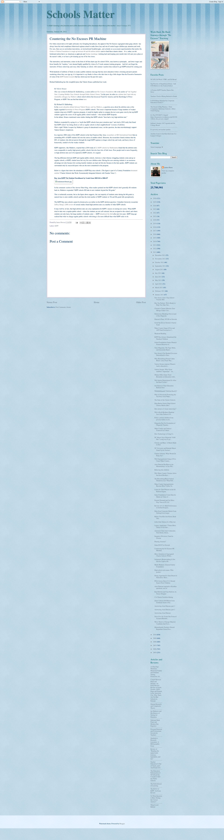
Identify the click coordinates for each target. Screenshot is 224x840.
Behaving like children (161, 470)
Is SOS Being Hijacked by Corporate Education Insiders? (162, 101)
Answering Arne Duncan (162, 613)
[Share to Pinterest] (90, 223)
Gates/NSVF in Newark (162, 545)
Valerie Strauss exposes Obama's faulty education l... (164, 365)
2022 (155, 213)
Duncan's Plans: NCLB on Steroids (165, 319)
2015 (155, 238)
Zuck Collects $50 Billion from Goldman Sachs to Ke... (164, 602)
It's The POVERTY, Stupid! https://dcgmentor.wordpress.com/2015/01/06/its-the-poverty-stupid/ (163, 117)
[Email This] (81, 223)
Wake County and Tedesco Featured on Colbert (162, 429)
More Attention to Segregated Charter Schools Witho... (164, 555)
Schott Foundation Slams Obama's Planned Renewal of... (165, 343)
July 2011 (158, 273)
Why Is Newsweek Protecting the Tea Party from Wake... (165, 395)
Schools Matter (81, 14)
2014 (155, 241)
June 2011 (158, 277)
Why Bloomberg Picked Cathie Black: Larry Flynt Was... (164, 360)
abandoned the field (106, 214)
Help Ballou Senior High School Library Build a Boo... (164, 404)
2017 (155, 230)
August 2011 (159, 269)
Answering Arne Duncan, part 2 (164, 609)
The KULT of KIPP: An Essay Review (155, 791)
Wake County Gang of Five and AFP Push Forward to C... (164, 329)
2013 (155, 245)
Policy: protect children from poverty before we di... (163, 418)
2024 (155, 205)
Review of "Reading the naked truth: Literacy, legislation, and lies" (155, 754)
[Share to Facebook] (87, 223)
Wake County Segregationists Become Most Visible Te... (163, 485)
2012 (155, 248)
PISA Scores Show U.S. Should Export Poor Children (164, 582)
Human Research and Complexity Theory (155, 706)
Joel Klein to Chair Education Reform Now (163, 387)
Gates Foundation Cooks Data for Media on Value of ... (165, 496)
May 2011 (158, 280)
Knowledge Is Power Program (75, 109)
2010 (155, 634)
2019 (155, 223)
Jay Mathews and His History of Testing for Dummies (155, 714)
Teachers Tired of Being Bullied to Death (163, 96)
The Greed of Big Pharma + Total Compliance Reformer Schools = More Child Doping (162, 109)
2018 (155, 227)
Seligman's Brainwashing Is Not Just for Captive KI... (164, 560)
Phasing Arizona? (160, 541)
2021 (155, 216)
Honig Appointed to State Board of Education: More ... (165, 576)
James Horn (168, 167)
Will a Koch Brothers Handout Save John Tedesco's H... (164, 413)
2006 (155, 649)
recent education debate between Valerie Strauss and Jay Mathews (80, 107)
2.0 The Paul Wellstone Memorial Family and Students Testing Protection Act (156, 672)
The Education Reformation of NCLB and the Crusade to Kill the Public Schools (155, 776)
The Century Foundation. (105, 91)
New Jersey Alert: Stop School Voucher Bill (164, 299)
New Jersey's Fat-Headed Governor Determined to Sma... (165, 354)
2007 (155, 645)
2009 (155, 638)
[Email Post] (76, 222)
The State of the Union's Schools (164, 400)
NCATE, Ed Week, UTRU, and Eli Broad (163, 79)
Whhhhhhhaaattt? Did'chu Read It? (165, 391)
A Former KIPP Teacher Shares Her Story (162, 91)
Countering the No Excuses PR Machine (164, 549)
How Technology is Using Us (163, 434)
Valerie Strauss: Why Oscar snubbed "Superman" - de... (164, 370)
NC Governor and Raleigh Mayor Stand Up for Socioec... (165, 449)
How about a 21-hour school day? (165, 409)
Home (96, 302)
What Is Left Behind (154, 806)
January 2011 (159, 294)
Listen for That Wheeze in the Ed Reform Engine (164, 490)
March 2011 (159, 287)
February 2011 (160, 291)
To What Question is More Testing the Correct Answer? (156, 799)
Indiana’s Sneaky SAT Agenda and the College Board (162, 124)
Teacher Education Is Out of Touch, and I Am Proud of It (155, 765)
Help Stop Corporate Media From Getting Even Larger (165, 512)
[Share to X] (85, 223)
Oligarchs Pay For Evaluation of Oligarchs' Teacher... (164, 424)
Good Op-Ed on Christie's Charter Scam (165, 324)
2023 (155, 209)
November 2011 (160, 259)
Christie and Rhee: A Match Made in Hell (165, 444)
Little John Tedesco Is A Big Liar (165, 522)
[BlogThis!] (83, 223)
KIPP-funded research (67, 77)
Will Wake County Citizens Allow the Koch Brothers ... (165, 474)
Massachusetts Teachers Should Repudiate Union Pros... (164, 628)
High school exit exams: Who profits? (163, 571)
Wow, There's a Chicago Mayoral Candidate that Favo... (164, 623)
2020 (155, 220)
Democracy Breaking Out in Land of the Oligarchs (165, 315)
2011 (155, 252)
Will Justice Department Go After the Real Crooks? (165, 381)
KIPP (56, 226)
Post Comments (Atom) (63, 307)
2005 (155, 652)
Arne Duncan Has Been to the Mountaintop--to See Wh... (163, 465)
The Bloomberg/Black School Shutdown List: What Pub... (164, 480)
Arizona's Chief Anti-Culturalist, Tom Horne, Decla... (165, 532)
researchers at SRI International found (119, 135)
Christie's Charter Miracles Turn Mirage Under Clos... (164, 309)
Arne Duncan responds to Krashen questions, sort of (165, 587)
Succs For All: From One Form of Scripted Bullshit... (165, 617)
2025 (155, 202)
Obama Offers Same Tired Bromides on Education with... (165, 376)
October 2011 (159, 262)
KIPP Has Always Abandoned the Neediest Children (165, 338)
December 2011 (160, 255)
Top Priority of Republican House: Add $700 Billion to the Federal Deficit (163, 85)
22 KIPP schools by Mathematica (107, 148)
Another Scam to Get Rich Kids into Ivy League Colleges (163, 135)
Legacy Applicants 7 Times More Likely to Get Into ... (165, 526)
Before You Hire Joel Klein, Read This (165, 517)
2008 (155, 642)
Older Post (141, 302)
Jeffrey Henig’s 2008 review (64, 204)
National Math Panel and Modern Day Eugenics (155, 723)
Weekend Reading (160, 333)
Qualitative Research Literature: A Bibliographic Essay (154, 742)
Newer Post (52, 302)
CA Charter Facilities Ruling (163, 597)
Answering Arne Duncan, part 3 (164, 606)
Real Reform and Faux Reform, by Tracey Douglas (165, 593)
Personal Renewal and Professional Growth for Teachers (156, 732)
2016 (155, 234)
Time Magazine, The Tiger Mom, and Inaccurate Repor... (165, 349)
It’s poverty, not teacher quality (160, 129)
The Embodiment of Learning (156, 785)
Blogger (122, 823)
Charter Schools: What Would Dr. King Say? (165, 454)
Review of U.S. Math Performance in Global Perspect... (165, 507)
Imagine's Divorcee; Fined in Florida (163, 537)
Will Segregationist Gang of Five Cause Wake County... (165, 460)
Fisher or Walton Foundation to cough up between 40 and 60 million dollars (75, 51)
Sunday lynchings (91, 54)
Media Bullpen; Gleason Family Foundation (164, 566)
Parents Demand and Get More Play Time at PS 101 (164, 501)
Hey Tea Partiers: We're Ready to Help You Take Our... (165, 304)
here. (85, 99)
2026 (155, 198)
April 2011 (159, 284)
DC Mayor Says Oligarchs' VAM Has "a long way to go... (164, 438)
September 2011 (160, 266)
